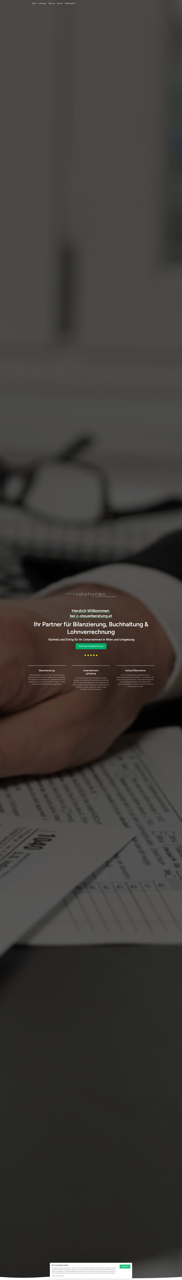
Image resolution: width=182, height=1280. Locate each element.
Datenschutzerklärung (58, 1276)
